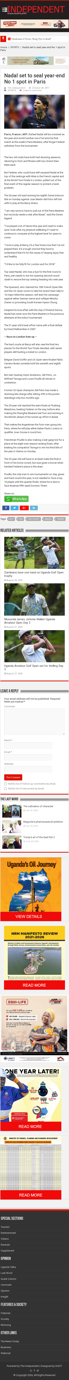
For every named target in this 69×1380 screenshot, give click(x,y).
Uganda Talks (8, 1267)
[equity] (34, 1028)
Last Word (6, 1273)
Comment (9, 706)
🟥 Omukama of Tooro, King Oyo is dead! (29, 38)
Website (8, 763)
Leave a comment (32, 90)
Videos (5, 1238)
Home (3, 47)
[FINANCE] (30, 1167)
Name (8, 740)
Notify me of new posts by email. (26, 788)
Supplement (7, 1250)
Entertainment (8, 1232)
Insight (4, 1296)
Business (6, 1347)
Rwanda (5, 1244)
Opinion (5, 1290)
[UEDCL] (30, 1098)
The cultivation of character (38, 806)
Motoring (6, 1324)
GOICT (58, 1366)
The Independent (16, 88)
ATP (12, 519)
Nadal (48, 519)
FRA (21, 519)
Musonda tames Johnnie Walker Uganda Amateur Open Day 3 (29, 621)
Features (5, 1313)
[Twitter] (37, 1370)
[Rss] (31, 1370)
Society (5, 1319)
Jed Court (33, 519)
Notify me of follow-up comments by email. (32, 783)
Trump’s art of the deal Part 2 (39, 837)
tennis (60, 519)
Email (8, 752)
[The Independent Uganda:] (34, 9)
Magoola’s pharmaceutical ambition (43, 821)
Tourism (5, 1227)
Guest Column (8, 1278)
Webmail (6, 1353)
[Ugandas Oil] (30, 889)
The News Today (10, 1341)
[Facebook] (34, 1370)
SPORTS (14, 47)
